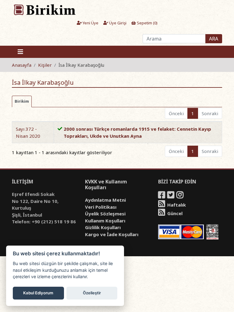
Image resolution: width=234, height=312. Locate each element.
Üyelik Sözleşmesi (105, 214)
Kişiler (45, 65)
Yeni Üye (90, 23)
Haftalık (176, 205)
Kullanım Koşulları (105, 221)
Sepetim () (147, 23)
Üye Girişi (117, 23)
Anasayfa (21, 65)
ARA (213, 38)
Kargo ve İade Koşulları (111, 234)
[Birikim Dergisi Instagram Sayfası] (180, 196)
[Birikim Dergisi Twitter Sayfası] (171, 196)
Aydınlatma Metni (105, 200)
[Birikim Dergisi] (44, 9)
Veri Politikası (100, 207)
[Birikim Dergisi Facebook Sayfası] (162, 196)
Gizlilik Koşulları (103, 227)
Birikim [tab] (22, 101)
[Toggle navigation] (20, 52)
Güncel (174, 213)
